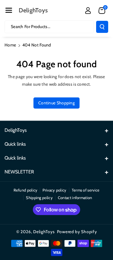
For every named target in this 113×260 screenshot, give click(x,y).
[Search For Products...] (102, 27)
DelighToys (44, 231)
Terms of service (86, 190)
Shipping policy (39, 197)
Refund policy (26, 190)
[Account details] (88, 10)
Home (10, 45)
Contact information (75, 197)
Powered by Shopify (77, 231)
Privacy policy (54, 190)
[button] (8, 10)
